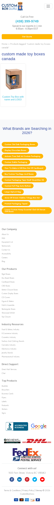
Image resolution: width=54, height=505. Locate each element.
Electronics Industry (9, 348)
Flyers (4, 397)
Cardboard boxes (8, 281)
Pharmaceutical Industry (11, 356)
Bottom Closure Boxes (10, 289)
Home (4, 44)
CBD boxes (6, 285)
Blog (3, 261)
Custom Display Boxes (10, 293)
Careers (4, 257)
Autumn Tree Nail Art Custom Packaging (22, 156)
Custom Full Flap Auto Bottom (18, 185)
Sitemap (38, 490)
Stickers (4, 409)
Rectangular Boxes (8, 309)
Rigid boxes (6, 274)
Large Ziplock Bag (13, 191)
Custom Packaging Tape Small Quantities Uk (24, 180)
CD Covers (6, 297)
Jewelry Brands (7, 352)
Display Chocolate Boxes (15, 150)
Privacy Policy (28, 490)
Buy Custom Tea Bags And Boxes (19, 174)
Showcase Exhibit (8, 312)
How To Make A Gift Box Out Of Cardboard (24, 168)
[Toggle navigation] (48, 6)
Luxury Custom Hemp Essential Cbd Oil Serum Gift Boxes (25, 210)
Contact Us (6, 249)
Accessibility (6, 253)
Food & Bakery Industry (10, 329)
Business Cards (7, 393)
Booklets (5, 386)
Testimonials (6, 245)
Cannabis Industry (9, 345)
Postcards (5, 405)
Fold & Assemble (8, 305)
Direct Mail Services (9, 369)
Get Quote (27, 36)
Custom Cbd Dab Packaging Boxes (20, 144)
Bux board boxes (8, 278)
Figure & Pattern (8, 301)
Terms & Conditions (12, 490)
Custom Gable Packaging (16, 162)
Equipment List (7, 242)
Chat (3, 373)
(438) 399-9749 (27, 21)
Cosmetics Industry (9, 337)
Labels (4, 401)
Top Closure (6, 316)
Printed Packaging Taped (16, 203)
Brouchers (5, 389)
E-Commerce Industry (10, 333)
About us (5, 234)
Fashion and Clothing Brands (13, 341)
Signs (4, 413)
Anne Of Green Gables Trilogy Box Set (22, 197)
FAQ (3, 238)
